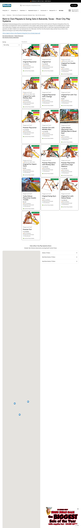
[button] (74, 5)
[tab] (59, 253)
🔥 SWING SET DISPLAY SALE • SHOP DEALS (40, 1)
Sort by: (4, 42)
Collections (9, 15)
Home (4, 15)
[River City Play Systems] (7, 5)
